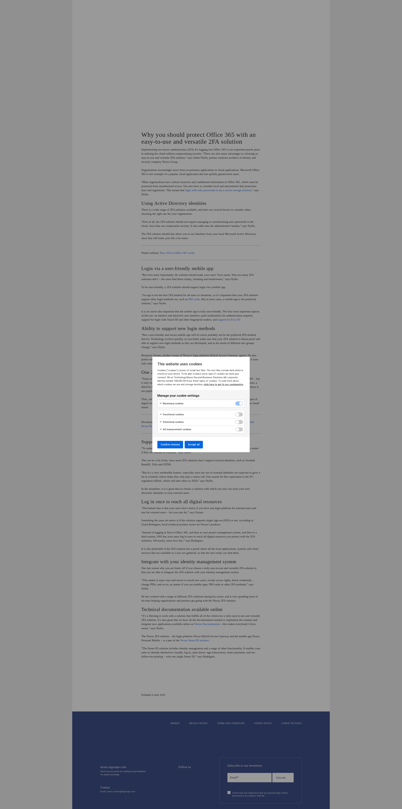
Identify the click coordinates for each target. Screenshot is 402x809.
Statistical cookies (173, 422)
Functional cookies (173, 414)
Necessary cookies (172, 403)
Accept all (194, 444)
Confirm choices (170, 444)
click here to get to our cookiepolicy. (224, 384)
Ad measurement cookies (176, 429)
